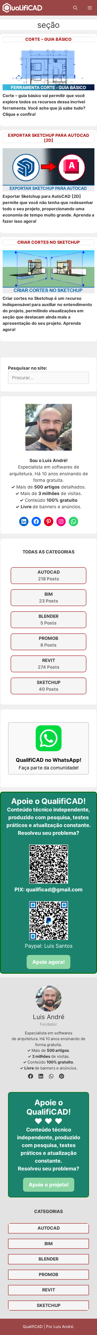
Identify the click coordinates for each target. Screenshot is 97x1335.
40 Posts (49, 686)
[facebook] (30, 1076)
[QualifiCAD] (22, 8)
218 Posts (49, 575)
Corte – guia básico (48, 39)
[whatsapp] (51, 1076)
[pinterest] (61, 1076)
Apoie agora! (48, 962)
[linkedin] (40, 1076)
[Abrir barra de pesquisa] (75, 8)
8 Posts (48, 642)
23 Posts (48, 598)
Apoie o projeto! (49, 1185)
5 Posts (48, 620)
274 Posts (48, 664)
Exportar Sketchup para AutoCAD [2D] (48, 138)
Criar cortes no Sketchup (48, 242)
